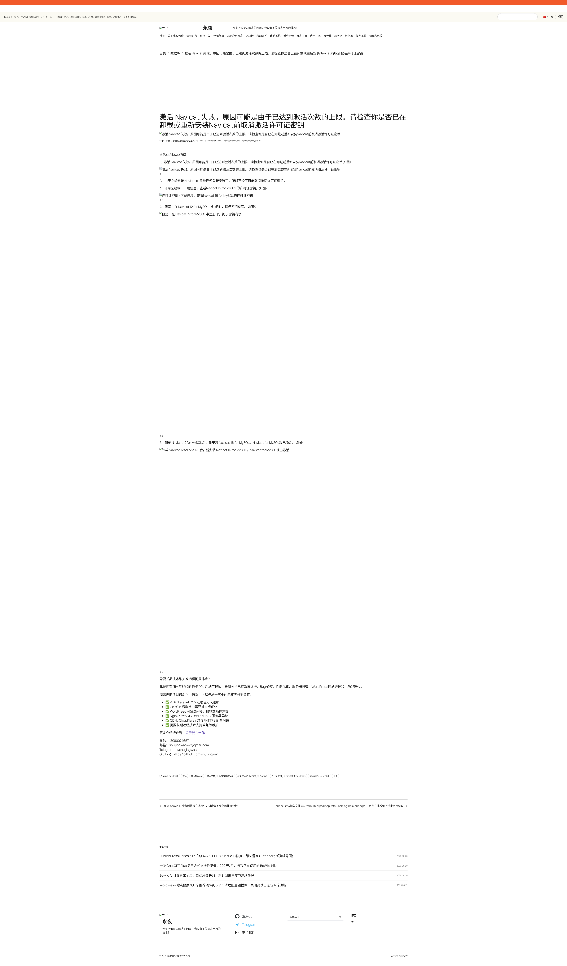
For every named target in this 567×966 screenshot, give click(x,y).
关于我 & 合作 (195, 733)
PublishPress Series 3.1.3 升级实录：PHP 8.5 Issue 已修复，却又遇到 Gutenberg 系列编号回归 (227, 856)
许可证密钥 (276, 775)
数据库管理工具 (187, 140)
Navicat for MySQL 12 (251, 140)
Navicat (198, 140)
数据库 (175, 53)
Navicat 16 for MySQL (213, 140)
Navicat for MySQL (232, 140)
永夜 (207, 28)
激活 (185, 775)
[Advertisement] (283, 79)
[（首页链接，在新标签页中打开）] (163, 28)
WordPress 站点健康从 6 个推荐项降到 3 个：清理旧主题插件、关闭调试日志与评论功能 (222, 885)
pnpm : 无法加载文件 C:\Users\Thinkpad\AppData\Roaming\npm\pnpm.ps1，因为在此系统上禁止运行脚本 (339, 806)
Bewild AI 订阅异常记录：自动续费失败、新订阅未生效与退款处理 (206, 875)
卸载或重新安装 (226, 775)
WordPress (398, 955)
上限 (335, 775)
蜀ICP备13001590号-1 (182, 955)
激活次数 (211, 775)
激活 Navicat (197, 775)
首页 (162, 53)
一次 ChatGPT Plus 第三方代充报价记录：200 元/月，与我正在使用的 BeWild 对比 (218, 866)
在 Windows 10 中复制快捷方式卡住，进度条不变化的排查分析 (201, 806)
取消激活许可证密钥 (246, 775)
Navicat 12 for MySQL (296, 775)
